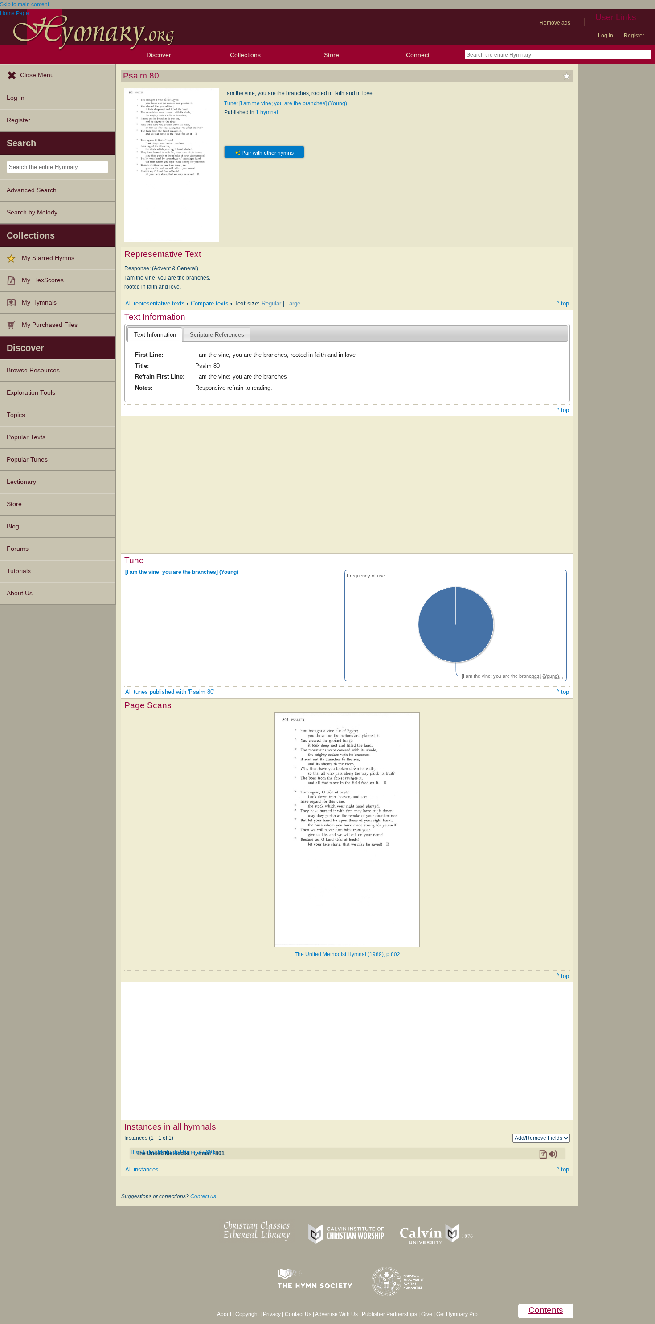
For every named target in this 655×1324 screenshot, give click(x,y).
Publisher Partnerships (389, 1314)
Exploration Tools (31, 392)
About (224, 1314)
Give (426, 1314)
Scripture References (217, 334)
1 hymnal (267, 112)
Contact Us (298, 1314)
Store (331, 54)
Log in (605, 36)
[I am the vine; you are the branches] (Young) (181, 572)
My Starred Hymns (48, 258)
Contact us (203, 1196)
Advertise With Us (336, 1314)
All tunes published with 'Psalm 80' (169, 692)
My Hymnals (39, 302)
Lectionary (21, 481)
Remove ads (555, 23)
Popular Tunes (27, 459)
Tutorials (19, 571)
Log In (16, 98)
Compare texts (210, 303)
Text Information (155, 334)
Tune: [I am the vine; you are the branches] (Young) (285, 103)
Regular (271, 303)
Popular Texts (26, 437)
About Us (20, 593)
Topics (16, 415)
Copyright (247, 1314)
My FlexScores (43, 280)
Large (293, 303)
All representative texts (155, 303)
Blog (13, 526)
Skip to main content (24, 4)
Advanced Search (32, 190)
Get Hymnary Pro (457, 1314)
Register (634, 36)
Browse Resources (33, 370)
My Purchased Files (50, 325)
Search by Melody (32, 212)
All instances (142, 1169)
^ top (563, 303)
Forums (18, 548)
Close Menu (37, 75)
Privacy (272, 1314)
